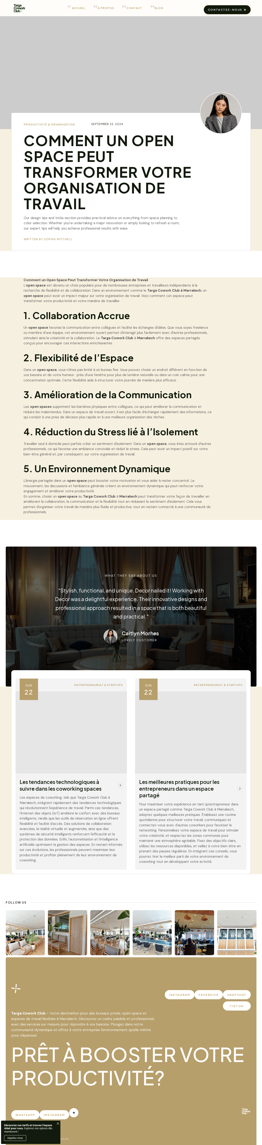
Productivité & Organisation (49, 124)
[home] (19, 8)
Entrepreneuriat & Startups (98, 685)
